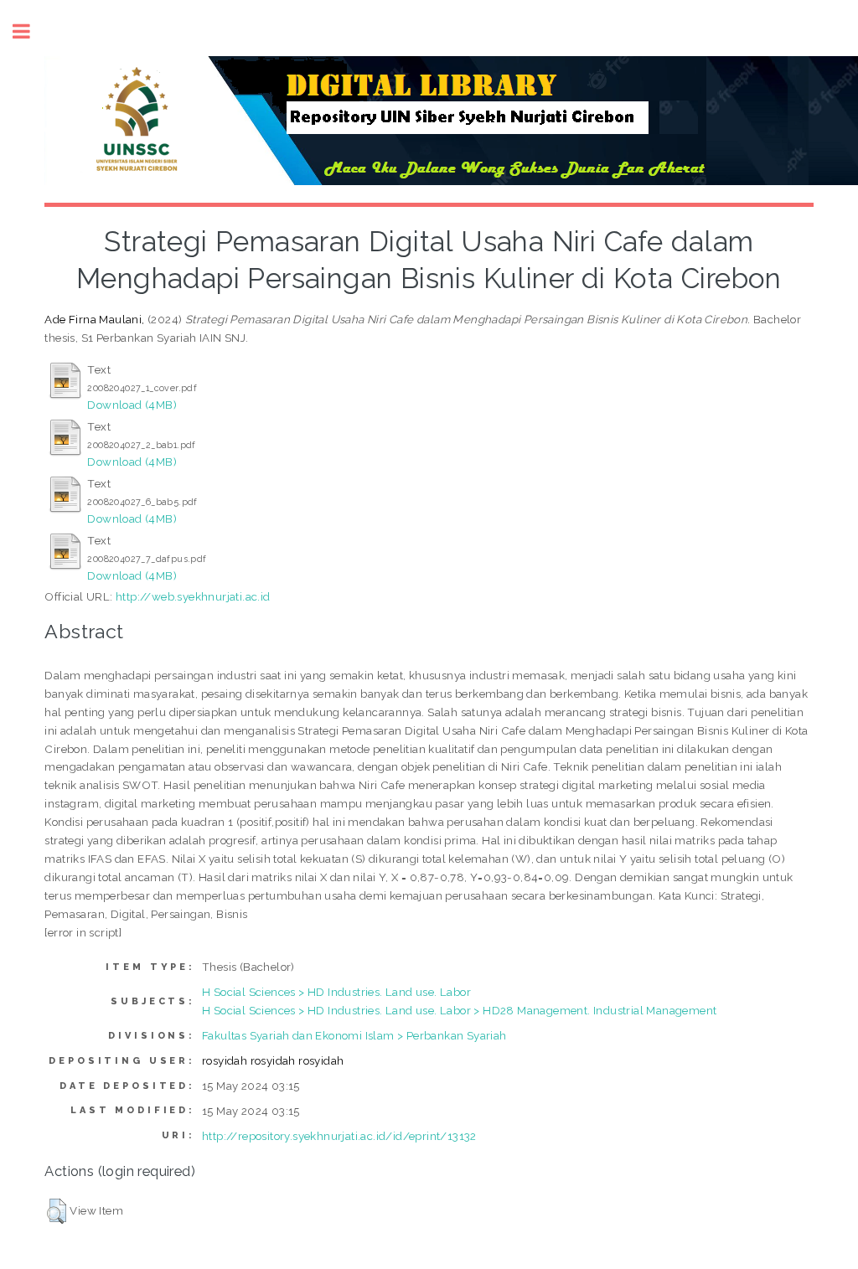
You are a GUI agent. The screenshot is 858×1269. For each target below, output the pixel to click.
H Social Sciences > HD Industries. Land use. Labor (336, 991)
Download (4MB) (132, 404)
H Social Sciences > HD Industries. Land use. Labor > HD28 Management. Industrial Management (459, 1010)
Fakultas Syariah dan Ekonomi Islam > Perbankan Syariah (354, 1035)
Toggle (30, 31)
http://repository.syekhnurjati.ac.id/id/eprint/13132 (339, 1136)
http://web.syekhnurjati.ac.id (193, 596)
